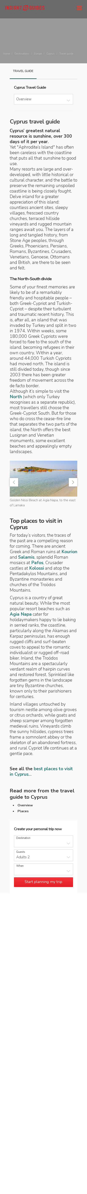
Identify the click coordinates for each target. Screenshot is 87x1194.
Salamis (26, 557)
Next (73, 482)
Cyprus (50, 53)
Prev (14, 482)
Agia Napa (21, 614)
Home (6, 53)
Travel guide (23, 71)
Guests (20, 852)
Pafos (37, 563)
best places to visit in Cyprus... (41, 771)
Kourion (69, 552)
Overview (25, 805)
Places (23, 811)
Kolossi (36, 568)
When (20, 866)
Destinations (22, 53)
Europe (38, 53)
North (16, 397)
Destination (23, 838)
